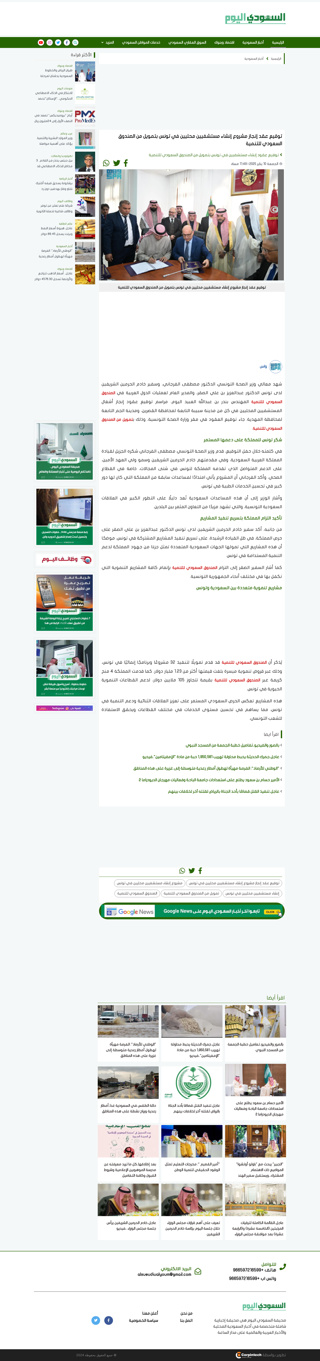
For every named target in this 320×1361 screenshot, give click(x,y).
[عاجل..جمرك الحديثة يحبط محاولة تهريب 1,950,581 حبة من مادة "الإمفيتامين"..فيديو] (191, 1021)
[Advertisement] (128, 18)
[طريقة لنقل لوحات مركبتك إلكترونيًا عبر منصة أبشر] (64, 668)
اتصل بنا (186, 1321)
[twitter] (58, 42)
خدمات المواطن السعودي (141, 42)
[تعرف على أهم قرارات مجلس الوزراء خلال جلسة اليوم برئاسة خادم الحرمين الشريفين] (191, 1199)
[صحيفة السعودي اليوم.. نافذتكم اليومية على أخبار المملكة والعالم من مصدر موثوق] (64, 451)
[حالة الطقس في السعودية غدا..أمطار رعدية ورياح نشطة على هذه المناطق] (128, 1082)
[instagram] (49, 42)
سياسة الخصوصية (143, 1321)
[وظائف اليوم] (64, 559)
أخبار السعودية (253, 42)
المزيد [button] (109, 42)
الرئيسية (278, 42)
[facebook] (67, 42)
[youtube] (41, 42)
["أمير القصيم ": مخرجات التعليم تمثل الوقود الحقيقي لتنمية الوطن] (191, 1141)
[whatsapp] (106, 163)
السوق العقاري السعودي (187, 42)
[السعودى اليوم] (264, 1306)
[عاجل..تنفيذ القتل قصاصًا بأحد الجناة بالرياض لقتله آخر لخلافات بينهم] (191, 1082)
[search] (75, 42)
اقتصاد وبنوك (224, 42)
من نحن (186, 1313)
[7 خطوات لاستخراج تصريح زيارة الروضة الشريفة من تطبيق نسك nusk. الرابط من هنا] (64, 602)
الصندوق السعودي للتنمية (194, 568)
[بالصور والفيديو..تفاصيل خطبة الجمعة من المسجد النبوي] (255, 1021)
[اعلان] (64, 708)
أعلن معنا (150, 1313)
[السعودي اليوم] (255, 18)
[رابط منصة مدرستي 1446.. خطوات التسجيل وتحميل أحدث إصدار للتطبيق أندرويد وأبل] (64, 516)
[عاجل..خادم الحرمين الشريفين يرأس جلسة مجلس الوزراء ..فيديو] (128, 1199)
